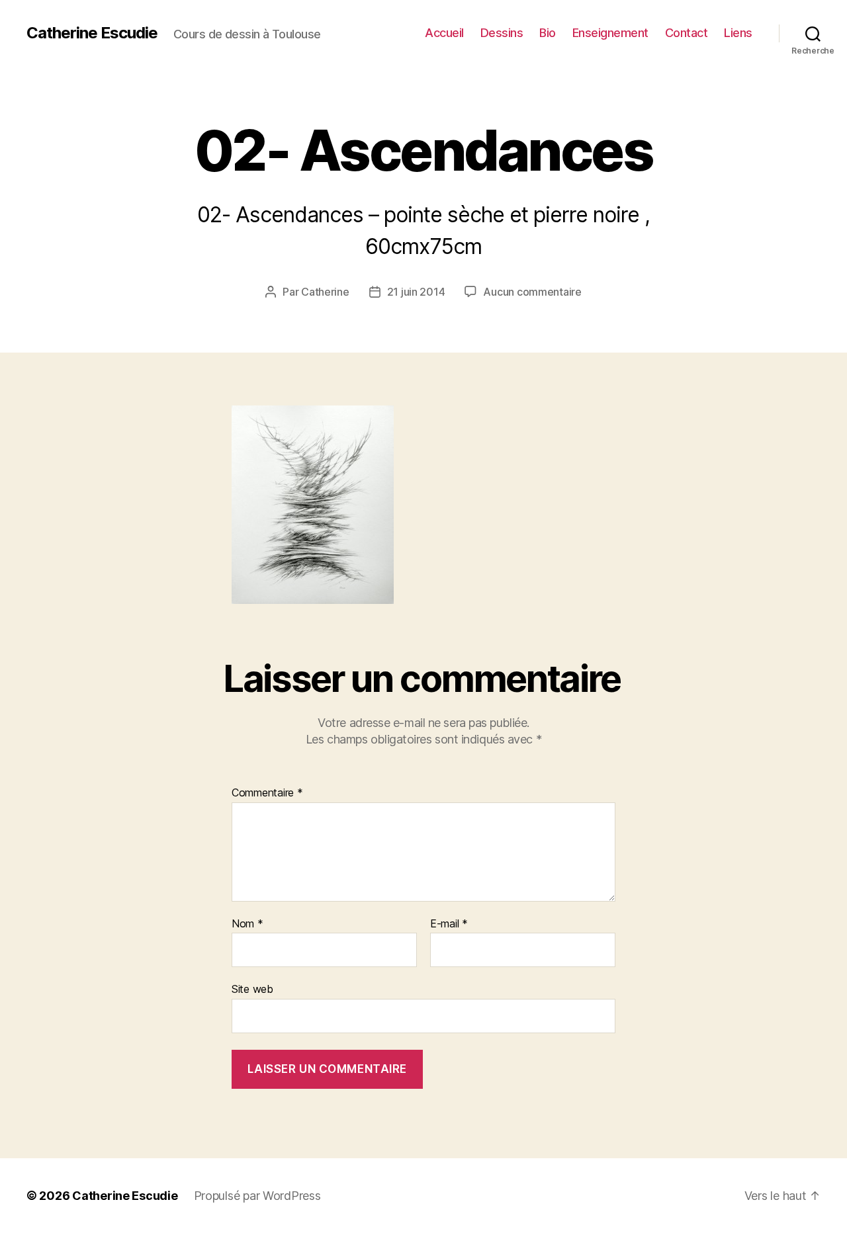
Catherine (325, 291)
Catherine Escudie (91, 33)
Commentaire (267, 793)
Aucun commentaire (532, 291)
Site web (252, 989)
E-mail (449, 924)
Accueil (444, 33)
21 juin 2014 (416, 291)
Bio (547, 33)
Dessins (501, 33)
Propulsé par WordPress (257, 1196)
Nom (247, 924)
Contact (686, 33)
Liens (738, 33)
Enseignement (610, 33)
